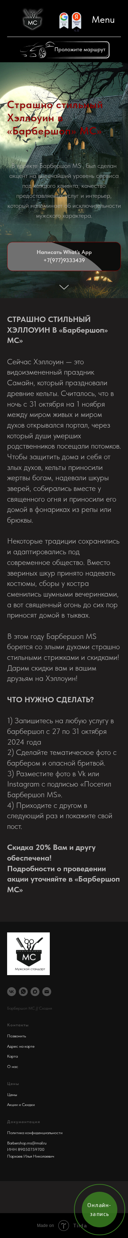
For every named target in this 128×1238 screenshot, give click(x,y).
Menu (103, 19)
